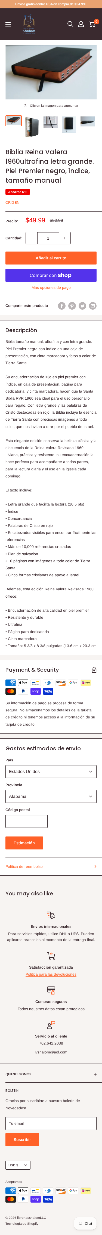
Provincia (13, 785)
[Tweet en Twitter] (82, 305)
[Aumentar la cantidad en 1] (64, 238)
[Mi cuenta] (81, 24)
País (9, 760)
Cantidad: (13, 238)
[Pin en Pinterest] (72, 305)
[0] (92, 24)
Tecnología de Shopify (21, 1224)
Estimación (24, 843)
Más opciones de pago (51, 287)
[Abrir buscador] (70, 24)
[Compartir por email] (93, 305)
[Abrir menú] (8, 24)
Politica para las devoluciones (51, 974)
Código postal (17, 810)
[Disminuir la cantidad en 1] (31, 238)
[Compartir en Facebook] (62, 305)
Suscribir (22, 1139)
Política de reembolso (24, 866)
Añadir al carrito (51, 258)
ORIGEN (12, 202)
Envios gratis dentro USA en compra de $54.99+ (51, 4)
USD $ (13, 1165)
